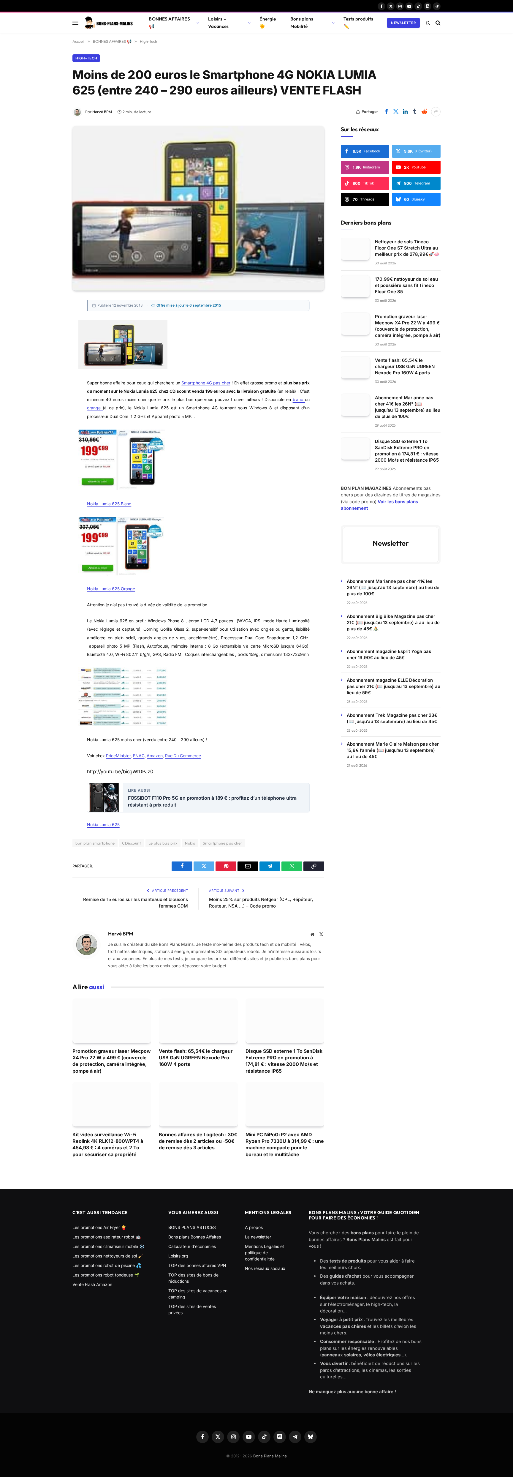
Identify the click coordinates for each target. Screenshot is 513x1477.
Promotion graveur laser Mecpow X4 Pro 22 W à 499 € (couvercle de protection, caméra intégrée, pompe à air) (111, 1061)
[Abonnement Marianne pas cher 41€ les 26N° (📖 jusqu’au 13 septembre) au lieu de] (355, 405)
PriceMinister (118, 755)
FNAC (139, 755)
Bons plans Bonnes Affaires (194, 1236)
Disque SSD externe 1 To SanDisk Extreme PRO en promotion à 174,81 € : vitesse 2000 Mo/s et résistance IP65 (284, 1061)
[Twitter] (52, 333)
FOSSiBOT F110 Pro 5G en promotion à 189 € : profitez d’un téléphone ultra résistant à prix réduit (212, 801)
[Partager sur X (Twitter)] (395, 111)
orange (95, 407)
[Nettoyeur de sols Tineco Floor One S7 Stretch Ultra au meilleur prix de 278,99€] (355, 249)
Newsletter (403, 22)
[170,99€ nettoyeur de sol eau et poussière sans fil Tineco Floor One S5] (355, 286)
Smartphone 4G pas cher (205, 382)
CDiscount (131, 843)
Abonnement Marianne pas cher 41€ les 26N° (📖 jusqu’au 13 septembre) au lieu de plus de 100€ (407, 407)
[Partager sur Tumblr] (414, 111)
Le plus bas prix (163, 843)
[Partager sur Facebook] (386, 111)
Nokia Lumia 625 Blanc (109, 503)
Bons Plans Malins (270, 1456)
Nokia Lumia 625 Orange (111, 588)
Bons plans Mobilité (302, 22)
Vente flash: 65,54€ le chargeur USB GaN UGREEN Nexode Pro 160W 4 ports (196, 1057)
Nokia (190, 843)
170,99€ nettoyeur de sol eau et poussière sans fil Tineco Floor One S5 (406, 285)
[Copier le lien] (52, 400)
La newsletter (258, 1236)
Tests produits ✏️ (358, 22)
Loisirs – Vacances (218, 22)
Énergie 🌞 (267, 22)
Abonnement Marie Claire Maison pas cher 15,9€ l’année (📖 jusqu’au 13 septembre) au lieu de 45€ (393, 750)
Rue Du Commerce (183, 755)
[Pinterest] (52, 346)
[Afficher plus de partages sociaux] (436, 111)
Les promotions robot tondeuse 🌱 (105, 1274)
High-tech (86, 58)
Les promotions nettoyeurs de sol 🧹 (107, 1255)
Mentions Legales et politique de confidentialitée (264, 1252)
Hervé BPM (102, 111)
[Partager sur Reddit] (424, 111)
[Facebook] (52, 320)
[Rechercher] (437, 22)
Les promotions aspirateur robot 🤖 (106, 1236)
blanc (299, 399)
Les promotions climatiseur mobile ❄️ (108, 1246)
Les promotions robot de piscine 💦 (106, 1265)
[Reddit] (52, 413)
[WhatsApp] (52, 386)
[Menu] (75, 22)
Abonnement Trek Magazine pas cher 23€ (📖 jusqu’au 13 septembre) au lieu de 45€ (392, 718)
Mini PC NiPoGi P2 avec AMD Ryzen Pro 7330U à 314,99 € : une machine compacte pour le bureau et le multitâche (285, 1144)
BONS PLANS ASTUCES (192, 1227)
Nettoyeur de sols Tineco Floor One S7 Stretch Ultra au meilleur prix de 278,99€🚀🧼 (407, 248)
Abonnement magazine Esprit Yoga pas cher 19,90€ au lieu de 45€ (389, 654)
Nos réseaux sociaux (265, 1268)
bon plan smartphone (95, 843)
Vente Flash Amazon (92, 1284)
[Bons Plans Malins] (108, 22)
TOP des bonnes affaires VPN (197, 1265)
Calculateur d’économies (192, 1246)
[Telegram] (52, 373)
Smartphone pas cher (222, 843)
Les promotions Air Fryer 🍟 (99, 1227)
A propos (254, 1227)
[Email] (52, 360)
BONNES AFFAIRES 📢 (169, 22)
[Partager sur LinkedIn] (405, 111)
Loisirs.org (178, 1255)
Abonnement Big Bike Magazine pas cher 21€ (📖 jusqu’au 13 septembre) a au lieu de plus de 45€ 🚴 (393, 622)
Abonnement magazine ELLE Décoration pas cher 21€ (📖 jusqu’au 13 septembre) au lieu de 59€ (393, 686)
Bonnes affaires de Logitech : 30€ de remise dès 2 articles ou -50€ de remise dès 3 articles (198, 1141)
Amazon (155, 755)
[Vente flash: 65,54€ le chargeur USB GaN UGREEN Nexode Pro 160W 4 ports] (198, 1020)
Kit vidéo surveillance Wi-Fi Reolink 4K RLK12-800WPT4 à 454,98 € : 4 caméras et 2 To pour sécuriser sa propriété (107, 1144)
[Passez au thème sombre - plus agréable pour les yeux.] (428, 22)
